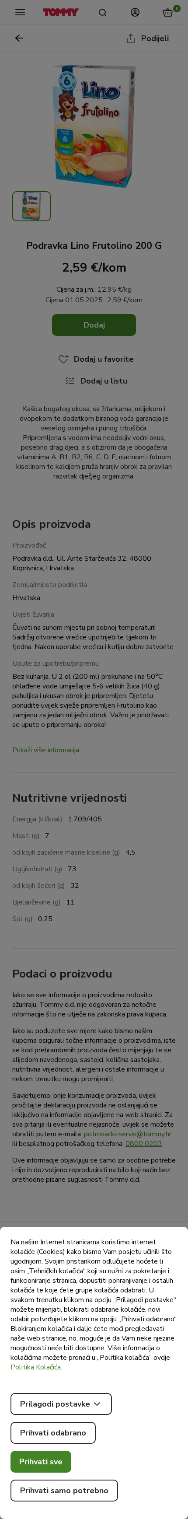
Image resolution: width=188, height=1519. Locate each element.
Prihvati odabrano (53, 1433)
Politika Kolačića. (36, 1367)
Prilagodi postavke (55, 1404)
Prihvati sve (41, 1461)
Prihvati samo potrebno (64, 1490)
